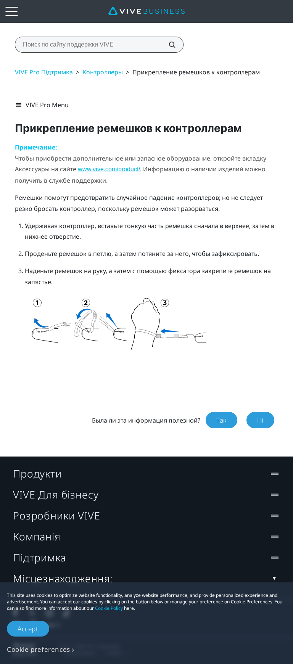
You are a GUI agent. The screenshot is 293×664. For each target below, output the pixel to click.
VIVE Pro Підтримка (44, 72)
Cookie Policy (109, 608)
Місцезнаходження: (63, 578)
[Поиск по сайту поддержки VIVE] (167, 44)
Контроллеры (102, 72)
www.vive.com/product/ (109, 169)
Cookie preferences (38, 649)
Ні (260, 420)
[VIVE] (146, 11)
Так (221, 420)
